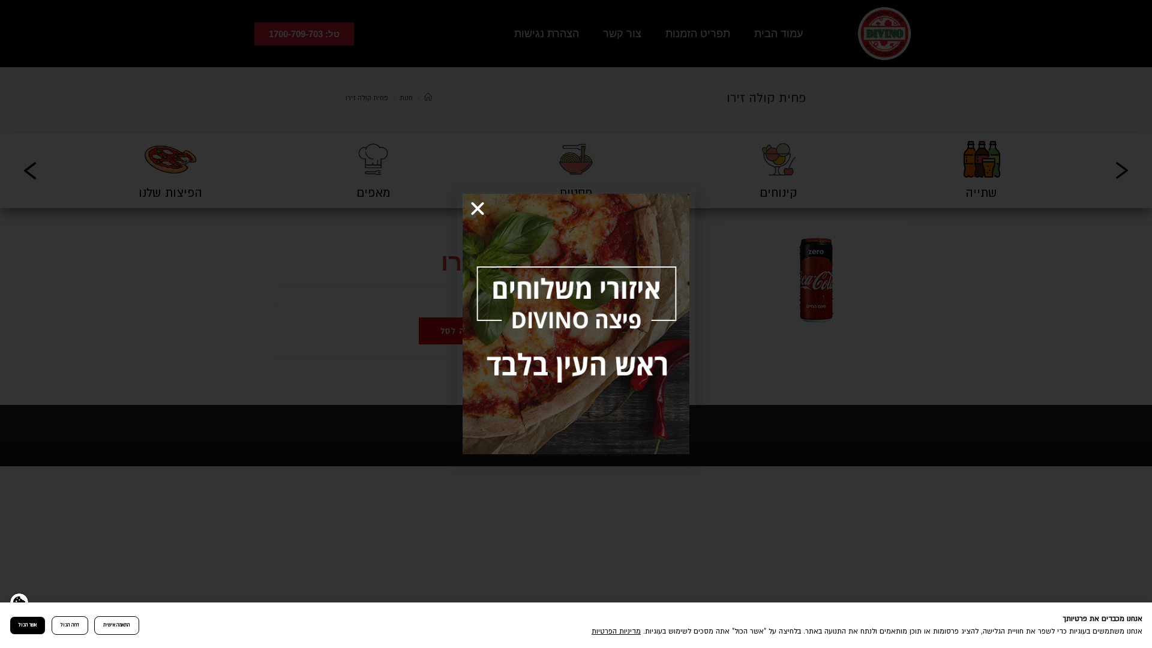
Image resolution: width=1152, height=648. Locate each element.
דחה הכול (70, 625)
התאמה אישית (116, 625)
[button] (478, 209)
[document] (576, 324)
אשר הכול (28, 625)
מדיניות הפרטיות (616, 631)
